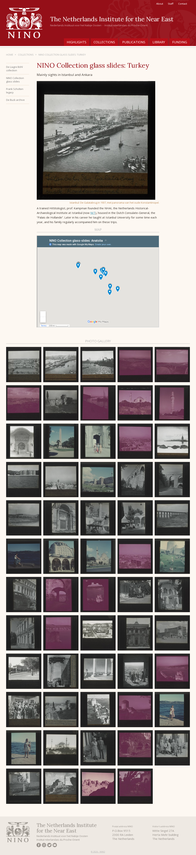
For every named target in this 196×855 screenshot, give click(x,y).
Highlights (76, 42)
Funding (179, 42)
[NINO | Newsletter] (55, 845)
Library (159, 42)
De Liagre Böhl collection (14, 68)
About (159, 3)
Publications (133, 42)
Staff (170, 3)
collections (26, 54)
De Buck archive (15, 100)
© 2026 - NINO (98, 851)
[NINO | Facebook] (39, 845)
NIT (92, 213)
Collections (104, 42)
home (9, 54)
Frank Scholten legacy (14, 90)
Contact (182, 3)
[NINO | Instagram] (44, 845)
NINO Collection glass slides (15, 79)
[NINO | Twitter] (49, 845)
